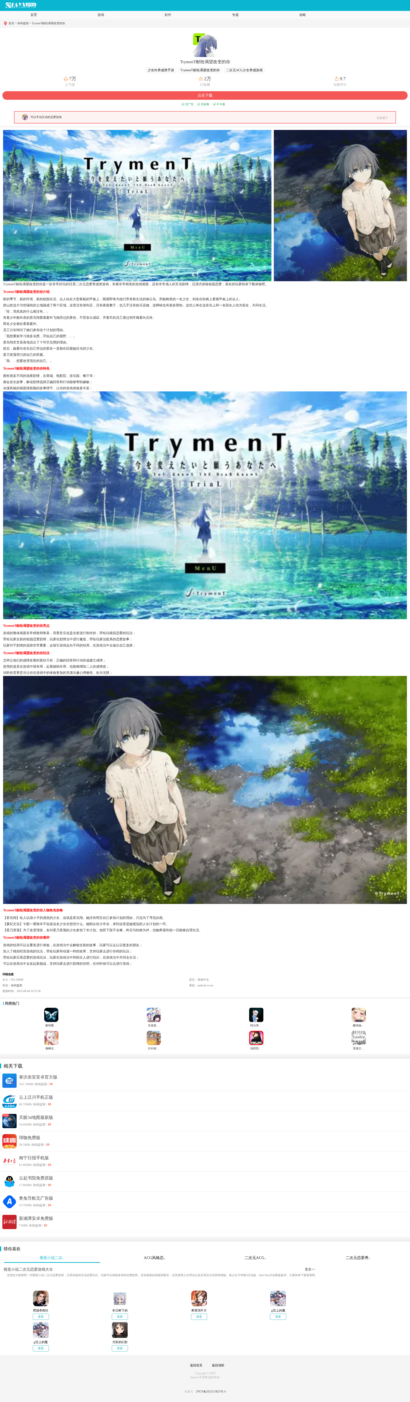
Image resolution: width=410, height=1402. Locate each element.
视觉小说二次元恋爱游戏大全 (28, 1269)
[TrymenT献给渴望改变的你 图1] (137, 205)
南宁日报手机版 (34, 1157)
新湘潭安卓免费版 (36, 1218)
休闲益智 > (24, 23)
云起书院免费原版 (36, 1178)
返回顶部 (218, 1365)
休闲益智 (16, 985)
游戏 (101, 15)
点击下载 (205, 95)
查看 (41, 1316)
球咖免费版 (29, 1137)
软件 (168, 15)
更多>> (310, 1269)
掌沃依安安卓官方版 (38, 1077)
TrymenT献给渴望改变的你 (48, 23)
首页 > (13, 23)
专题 (235, 15)
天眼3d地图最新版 (36, 1117)
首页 (33, 15)
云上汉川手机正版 (36, 1097)
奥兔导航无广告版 (36, 1198)
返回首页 (196, 1365)
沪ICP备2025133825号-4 (211, 1391)
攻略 (302, 15)
